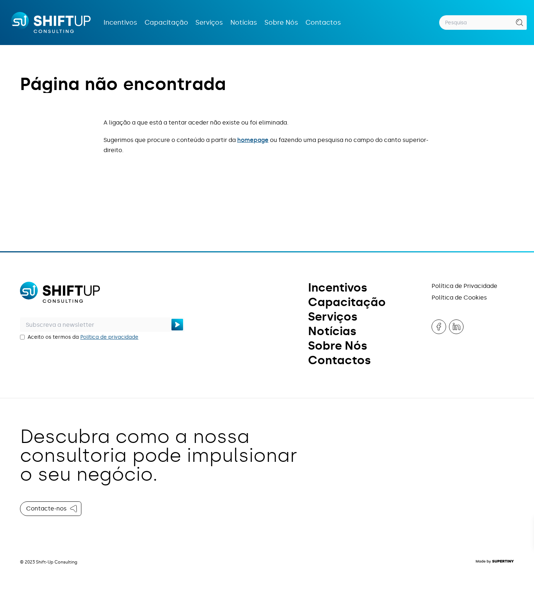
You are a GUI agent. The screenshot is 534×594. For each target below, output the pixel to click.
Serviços (209, 23)
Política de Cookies (459, 297)
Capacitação (166, 23)
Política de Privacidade (464, 285)
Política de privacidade (109, 337)
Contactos (323, 23)
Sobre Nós (281, 23)
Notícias (243, 23)
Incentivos (120, 23)
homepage (252, 140)
